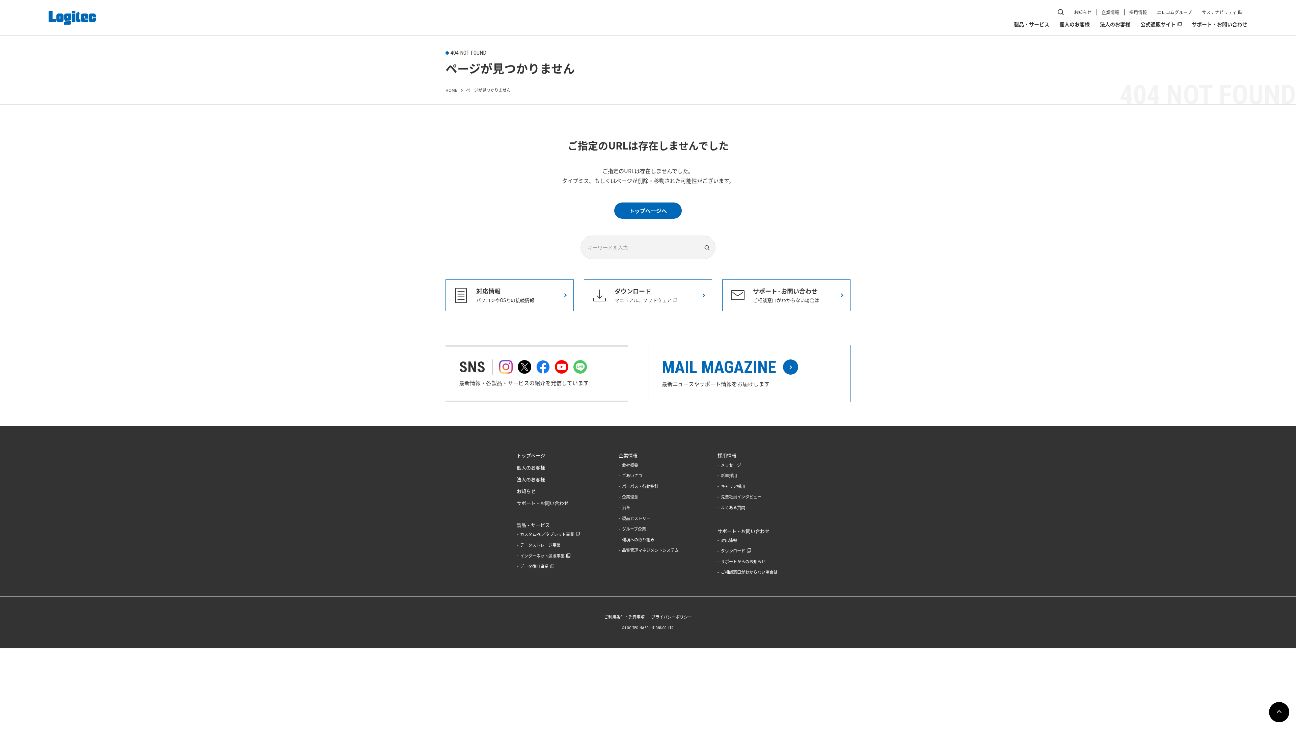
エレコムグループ (1174, 12)
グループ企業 (634, 529)
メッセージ (731, 465)
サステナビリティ (1219, 12)
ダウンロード (733, 551)
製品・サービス (1031, 24)
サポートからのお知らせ (743, 562)
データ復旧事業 (534, 566)
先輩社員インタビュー (741, 497)
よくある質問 (733, 508)
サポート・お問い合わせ (1219, 24)
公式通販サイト (1158, 24)
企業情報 (1110, 12)
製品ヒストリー (636, 518)
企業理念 (630, 497)
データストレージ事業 (540, 545)
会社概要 (630, 465)
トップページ (531, 455)
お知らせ (1082, 12)
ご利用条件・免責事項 (624, 617)
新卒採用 (729, 476)
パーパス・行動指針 (640, 486)
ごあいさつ (632, 476)
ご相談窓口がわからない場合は (749, 572)
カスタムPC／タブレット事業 (547, 534)
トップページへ (648, 211)
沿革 (626, 508)
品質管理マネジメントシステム (650, 550)
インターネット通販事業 (542, 556)
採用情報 (1138, 12)
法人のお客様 (1115, 24)
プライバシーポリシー (671, 617)
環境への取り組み (638, 540)
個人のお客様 (1074, 24)
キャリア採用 (733, 486)
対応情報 (729, 540)
